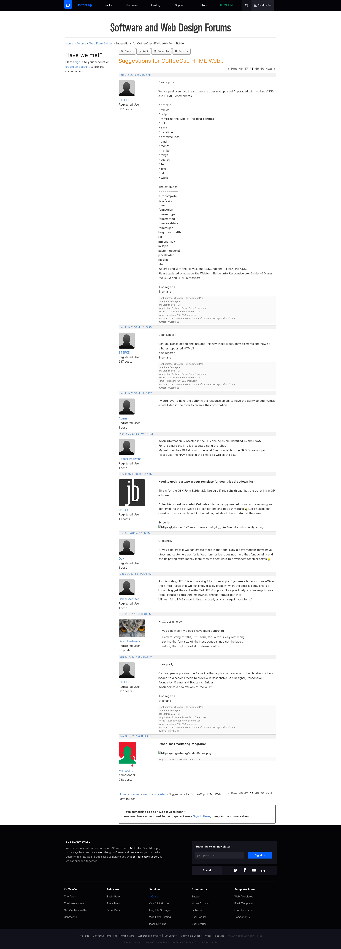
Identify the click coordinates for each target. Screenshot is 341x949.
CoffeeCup (71, 889)
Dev (121, 558)
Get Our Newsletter (76, 910)
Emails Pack (113, 896)
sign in (79, 62)
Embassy (197, 910)
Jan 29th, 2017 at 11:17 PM (135, 736)
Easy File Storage (159, 910)
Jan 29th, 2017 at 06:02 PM (136, 656)
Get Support (170, 935)
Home (69, 43)
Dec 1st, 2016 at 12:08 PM (135, 533)
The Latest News (74, 903)
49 (257, 68)
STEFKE (124, 100)
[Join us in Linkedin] (263, 871)
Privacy (207, 935)
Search (128, 51)
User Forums (199, 916)
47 (246, 68)
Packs (108, 5)
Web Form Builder (100, 43)
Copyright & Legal (190, 935)
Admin (123, 418)
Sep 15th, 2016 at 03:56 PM (136, 393)
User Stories (199, 923)
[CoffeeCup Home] (84, 5)
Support (180, 5)
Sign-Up (260, 855)
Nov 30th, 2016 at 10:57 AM (136, 474)
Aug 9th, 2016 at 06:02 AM (135, 74)
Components (242, 916)
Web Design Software (149, 935)
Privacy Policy (183, 942)
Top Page (84, 935)
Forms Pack (113, 903)
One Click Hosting (159, 903)
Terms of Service (202, 942)
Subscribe (162, 51)
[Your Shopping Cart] (246, 5)
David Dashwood (130, 641)
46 (241, 68)
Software (132, 5)
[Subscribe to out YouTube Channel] (254, 871)
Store (204, 5)
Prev (234, 68)
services (134, 852)
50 (262, 68)
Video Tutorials (201, 903)
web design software (111, 852)
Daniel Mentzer (129, 599)
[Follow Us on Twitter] (235, 871)
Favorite (182, 51)
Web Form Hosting (160, 916)
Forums (81, 43)
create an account (77, 66)
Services (155, 889)
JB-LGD (124, 510)
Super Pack (113, 910)
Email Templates (244, 903)
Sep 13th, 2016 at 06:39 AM (136, 327)
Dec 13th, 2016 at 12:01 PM (135, 614)
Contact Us (70, 916)
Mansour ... (126, 770)
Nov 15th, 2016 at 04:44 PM (136, 433)
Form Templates (243, 910)
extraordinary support (145, 856)
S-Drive (153, 896)
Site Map (219, 935)
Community (199, 889)
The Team (70, 896)
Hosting (156, 5)
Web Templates (243, 896)
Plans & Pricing (157, 923)
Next (269, 68)
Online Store (127, 935)
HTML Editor (228, 5)
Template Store (244, 889)
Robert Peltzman (130, 459)
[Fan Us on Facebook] (245, 871)
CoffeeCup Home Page (105, 935)
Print (144, 51)
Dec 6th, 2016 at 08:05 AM (135, 573)
